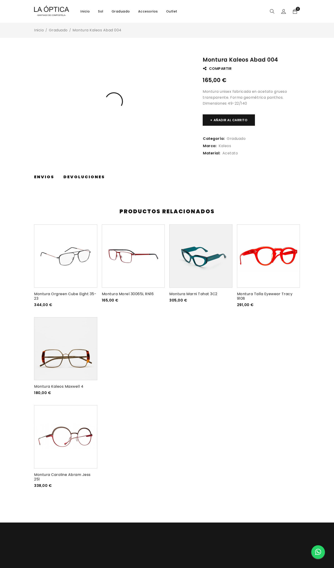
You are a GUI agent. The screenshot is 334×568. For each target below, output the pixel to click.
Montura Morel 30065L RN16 (128, 294)
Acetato (230, 153)
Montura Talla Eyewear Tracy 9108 (265, 296)
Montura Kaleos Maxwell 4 (58, 386)
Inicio (39, 30)
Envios (44, 177)
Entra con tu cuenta (283, 11)
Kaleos (225, 145)
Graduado (58, 30)
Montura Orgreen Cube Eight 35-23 (65, 296)
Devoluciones (84, 177)
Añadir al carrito (231, 120)
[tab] (44, 177)
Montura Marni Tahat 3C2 (193, 294)
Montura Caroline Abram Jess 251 (62, 477)
